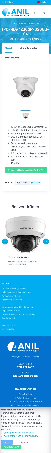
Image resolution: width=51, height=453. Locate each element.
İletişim (8, 2)
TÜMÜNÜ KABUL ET (11, 447)
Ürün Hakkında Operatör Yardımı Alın (27, 170)
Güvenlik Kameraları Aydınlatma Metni (25, 402)
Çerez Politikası (25, 394)
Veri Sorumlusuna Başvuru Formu (25, 405)
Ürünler (26, 357)
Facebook (23, 183)
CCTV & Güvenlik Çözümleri (14, 289)
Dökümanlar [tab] (12, 57)
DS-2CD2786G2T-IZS (18, 257)
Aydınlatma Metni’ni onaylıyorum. (21, 436)
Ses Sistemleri (8, 318)
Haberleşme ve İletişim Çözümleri (16, 292)
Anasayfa (16, 357)
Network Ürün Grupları (11, 296)
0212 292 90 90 (25, 367)
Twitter (36, 183)
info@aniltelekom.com (25, 376)
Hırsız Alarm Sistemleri (12, 300)
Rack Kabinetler (9, 325)
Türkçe (44, 2)
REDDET (24, 442)
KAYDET (7, 442)
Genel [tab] (8, 48)
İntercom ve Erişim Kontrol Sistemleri (18, 314)
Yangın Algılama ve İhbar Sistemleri (17, 307)
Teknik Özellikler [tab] (27, 48)
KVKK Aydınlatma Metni (25, 398)
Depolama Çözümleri (11, 311)
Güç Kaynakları (8, 329)
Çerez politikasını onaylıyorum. (19, 432)
